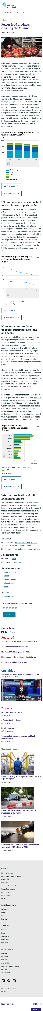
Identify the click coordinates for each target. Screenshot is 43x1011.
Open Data (5, 879)
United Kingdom (10, 580)
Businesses (5, 909)
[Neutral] (10, 607)
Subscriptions (6, 972)
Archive (4, 969)
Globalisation (9, 597)
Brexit (14, 559)
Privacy (18, 562)
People (3, 913)
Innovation (5, 939)
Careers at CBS (6, 943)
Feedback (36, 1009)
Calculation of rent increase (11, 876)
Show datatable (12, 194)
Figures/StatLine (7, 873)
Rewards (4, 919)
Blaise (3, 899)
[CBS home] (11, 4)
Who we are (5, 936)
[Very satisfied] (16, 607)
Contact (4, 930)
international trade (11, 572)
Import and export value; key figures (26, 549)
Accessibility (5, 963)
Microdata (4, 883)
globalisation (9, 583)
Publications (5, 892)
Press (3, 933)
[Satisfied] (13, 607)
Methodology (6, 895)
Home (5, 20)
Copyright (4, 956)
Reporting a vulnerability (10, 966)
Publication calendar (8, 988)
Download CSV (12, 186)
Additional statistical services (11, 886)
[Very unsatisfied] (4, 607)
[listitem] (2, 632)
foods (6, 587)
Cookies (4, 960)
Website (4, 953)
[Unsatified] (7, 607)
